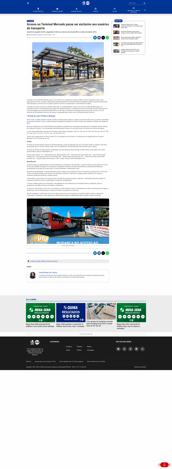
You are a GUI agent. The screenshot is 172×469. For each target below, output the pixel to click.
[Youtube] (118, 349)
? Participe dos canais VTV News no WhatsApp (41, 116)
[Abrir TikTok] (130, 349)
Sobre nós (28, 361)
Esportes (79, 346)
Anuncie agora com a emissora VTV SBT (45, 361)
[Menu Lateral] (28, 3)
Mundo (89, 346)
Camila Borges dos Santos (35, 34)
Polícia (68, 350)
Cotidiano (30, 21)
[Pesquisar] (144, 3)
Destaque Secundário (52, 261)
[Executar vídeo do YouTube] (68, 221)
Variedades (90, 350)
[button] (28, 3)
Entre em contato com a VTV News (96, 361)
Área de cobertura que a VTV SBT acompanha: (71, 361)
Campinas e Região (35, 261)
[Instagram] (124, 349)
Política (79, 350)
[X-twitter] (142, 349)
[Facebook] (136, 349)
